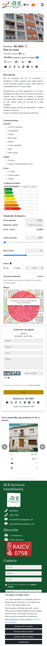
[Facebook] (25, 5)
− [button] (6, 296)
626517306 (28, 336)
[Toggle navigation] (42, 5)
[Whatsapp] (32, 67)
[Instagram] (28, 5)
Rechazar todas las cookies (23, 631)
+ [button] (6, 292)
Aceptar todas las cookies (23, 626)
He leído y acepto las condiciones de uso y (23, 385)
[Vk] (28, 67)
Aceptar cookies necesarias (23, 637)
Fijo (7, 268)
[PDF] (10, 67)
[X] (19, 67)
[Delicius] (23, 67)
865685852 (19, 336)
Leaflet (23, 323)
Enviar (23, 392)
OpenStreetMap (31, 323)
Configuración (23, 642)
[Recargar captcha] (5, 377)
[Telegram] (37, 67)
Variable (17, 268)
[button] (4, 447)
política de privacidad (34, 385)
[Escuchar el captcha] (8, 377)
